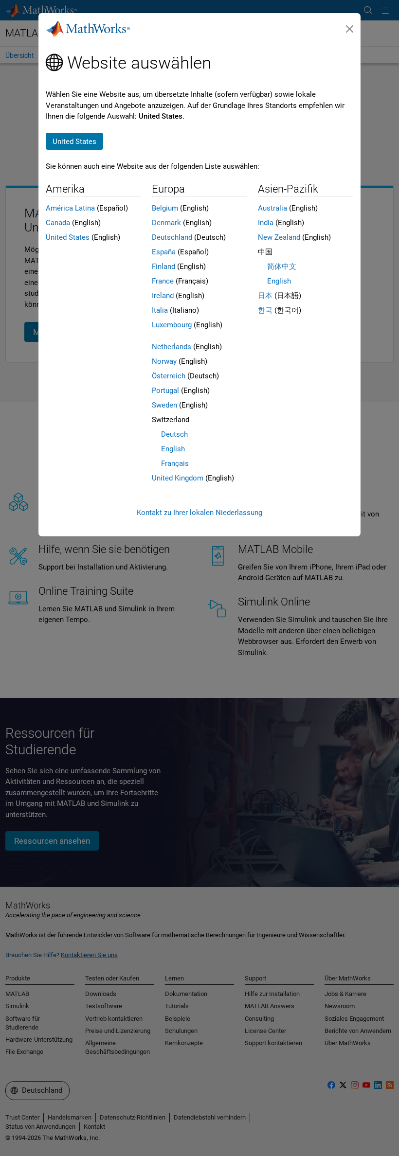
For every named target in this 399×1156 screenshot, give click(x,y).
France (163, 281)
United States (68, 237)
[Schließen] (350, 29)
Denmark (166, 222)
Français (175, 463)
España (164, 252)
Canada (58, 222)
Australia (272, 208)
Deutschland (172, 237)
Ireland (163, 295)
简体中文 (281, 266)
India (265, 222)
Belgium (165, 208)
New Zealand (279, 237)
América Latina (70, 208)
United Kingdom (177, 478)
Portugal (165, 390)
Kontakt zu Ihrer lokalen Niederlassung (199, 512)
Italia (160, 310)
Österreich (168, 376)
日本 (265, 295)
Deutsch (174, 434)
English (173, 449)
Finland (163, 266)
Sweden (164, 405)
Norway (164, 361)
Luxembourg (172, 324)
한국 (265, 310)
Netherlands (171, 346)
